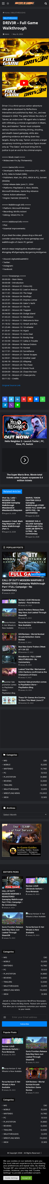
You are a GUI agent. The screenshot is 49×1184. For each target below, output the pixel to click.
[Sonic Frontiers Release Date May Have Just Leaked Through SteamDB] (9, 612)
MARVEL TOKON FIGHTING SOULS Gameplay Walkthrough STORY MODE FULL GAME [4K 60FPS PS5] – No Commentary (35, 505)
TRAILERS (8, 785)
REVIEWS (7, 781)
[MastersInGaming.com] (24, 3)
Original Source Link (11, 385)
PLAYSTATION (10, 777)
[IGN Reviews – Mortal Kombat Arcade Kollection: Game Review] (9, 637)
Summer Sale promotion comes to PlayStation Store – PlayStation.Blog (32, 684)
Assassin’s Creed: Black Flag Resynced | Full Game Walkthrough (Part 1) (12, 525)
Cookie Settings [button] (11, 1178)
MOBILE (7, 765)
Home (7, 13)
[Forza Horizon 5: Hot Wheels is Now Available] (9, 626)
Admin (7, 34)
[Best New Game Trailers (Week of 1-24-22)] (9, 649)
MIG (5, 761)
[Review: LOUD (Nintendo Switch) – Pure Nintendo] (9, 601)
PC (5, 773)
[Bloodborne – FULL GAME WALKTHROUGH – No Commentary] (9, 659)
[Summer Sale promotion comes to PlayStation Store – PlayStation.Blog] (9, 687)
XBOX (6, 797)
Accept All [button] (26, 1178)
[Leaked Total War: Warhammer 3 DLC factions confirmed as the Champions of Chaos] (9, 672)
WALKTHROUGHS (18, 13)
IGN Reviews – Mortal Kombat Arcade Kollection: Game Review (31, 637)
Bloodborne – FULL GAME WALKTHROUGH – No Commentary (29, 659)
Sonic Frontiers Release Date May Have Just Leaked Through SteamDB (32, 612)
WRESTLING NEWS (12, 793)
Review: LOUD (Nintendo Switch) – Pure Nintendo (35, 889)
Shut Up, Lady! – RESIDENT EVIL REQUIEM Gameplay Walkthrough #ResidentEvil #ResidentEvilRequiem (12, 503)
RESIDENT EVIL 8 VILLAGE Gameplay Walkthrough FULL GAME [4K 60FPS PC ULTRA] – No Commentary (34, 527)
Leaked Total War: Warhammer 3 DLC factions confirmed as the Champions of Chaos (32, 672)
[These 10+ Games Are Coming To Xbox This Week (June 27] (9, 700)
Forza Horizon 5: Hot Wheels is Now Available (35, 930)
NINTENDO (8, 769)
